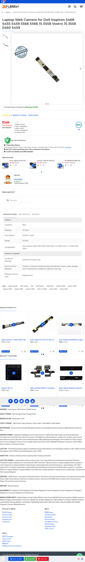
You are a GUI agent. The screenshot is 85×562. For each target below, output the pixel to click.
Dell (32, 286)
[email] (8, 200)
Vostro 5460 (53, 289)
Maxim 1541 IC (7, 388)
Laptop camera (12, 286)
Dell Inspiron (40, 286)
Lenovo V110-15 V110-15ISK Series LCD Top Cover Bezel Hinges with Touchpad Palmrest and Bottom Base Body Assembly (46, 160)
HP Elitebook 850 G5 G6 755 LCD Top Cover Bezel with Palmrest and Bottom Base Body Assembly (74, 160)
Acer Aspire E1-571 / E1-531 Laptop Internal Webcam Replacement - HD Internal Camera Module (43, 340)
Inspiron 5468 (60, 286)
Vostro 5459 (63, 289)
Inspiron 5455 (72, 286)
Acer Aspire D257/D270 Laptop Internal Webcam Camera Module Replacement (71, 340)
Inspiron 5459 (7, 289)
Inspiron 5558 (30, 289)
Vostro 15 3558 (42, 289)
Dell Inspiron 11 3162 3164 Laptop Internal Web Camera (14, 340)
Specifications (10, 214)
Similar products (8, 308)
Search (8, 12)
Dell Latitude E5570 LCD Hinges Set (43, 388)
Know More (68, 147)
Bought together (8, 356)
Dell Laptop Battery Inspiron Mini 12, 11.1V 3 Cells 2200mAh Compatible (71, 388)
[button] (14, 69)
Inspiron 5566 (18, 289)
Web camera (24, 286)
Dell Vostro (50, 286)
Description (24, 214)
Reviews (36, 214)
